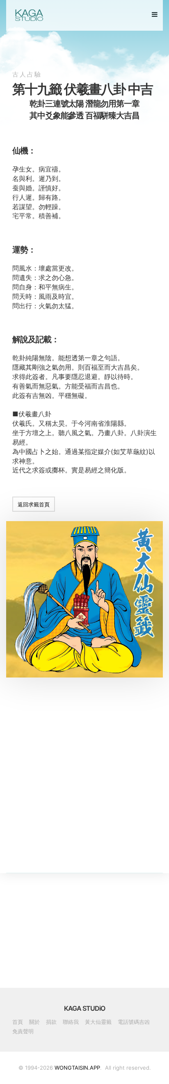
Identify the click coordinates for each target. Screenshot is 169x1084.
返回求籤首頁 (34, 504)
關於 (34, 1022)
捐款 (51, 1022)
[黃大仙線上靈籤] (28, 15)
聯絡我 (71, 1022)
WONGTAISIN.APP (77, 1067)
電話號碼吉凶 (134, 1022)
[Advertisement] (84, 788)
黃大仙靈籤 (98, 1022)
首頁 (17, 1022)
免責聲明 (23, 1031)
